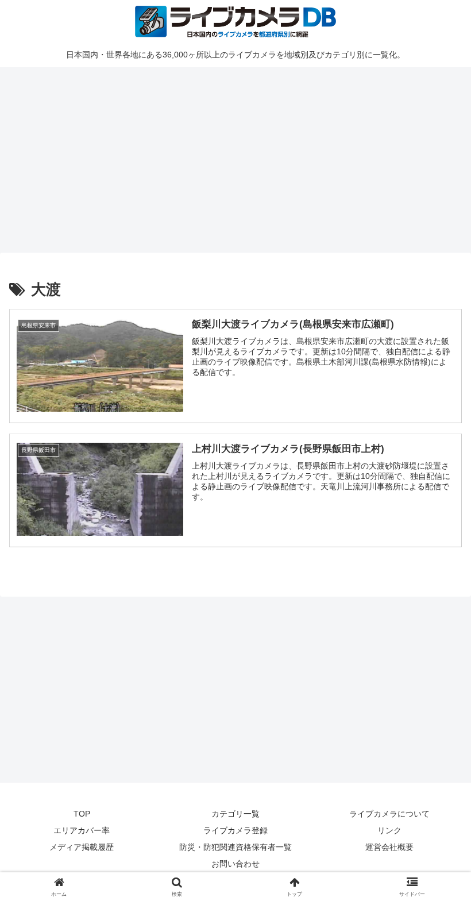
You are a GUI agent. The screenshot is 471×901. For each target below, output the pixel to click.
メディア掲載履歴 (81, 847)
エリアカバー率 (81, 830)
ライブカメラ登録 (235, 830)
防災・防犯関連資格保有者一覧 (235, 847)
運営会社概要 (389, 847)
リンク (389, 830)
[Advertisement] (235, 158)
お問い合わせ (235, 863)
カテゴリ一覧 (235, 813)
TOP (82, 813)
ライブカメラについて (389, 813)
